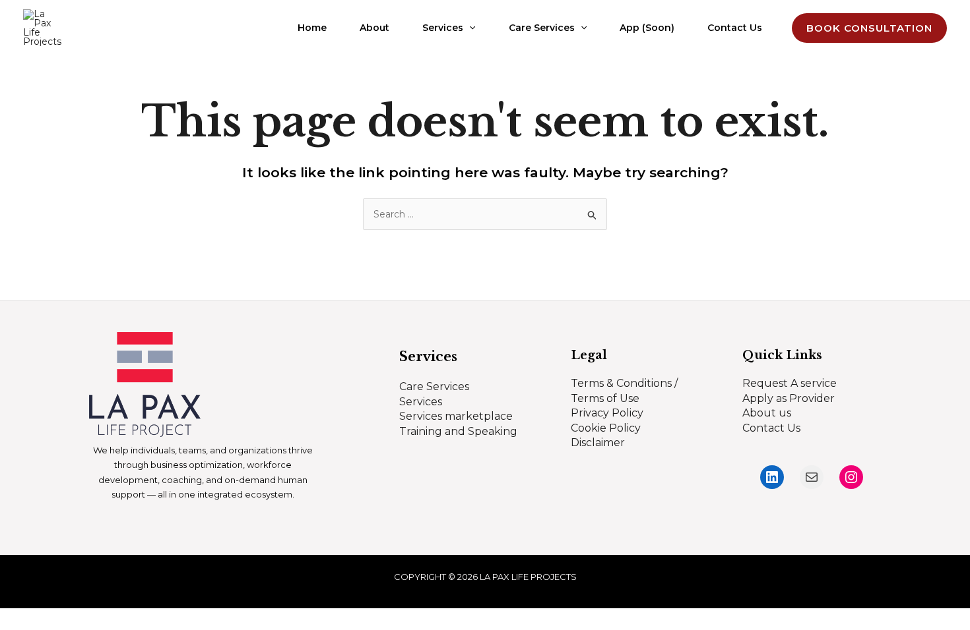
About (374, 28)
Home (312, 28)
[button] (469, 28)
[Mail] (812, 477)
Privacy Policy (607, 413)
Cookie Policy (606, 428)
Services (442, 28)
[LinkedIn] (772, 477)
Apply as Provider (788, 398)
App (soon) (647, 28)
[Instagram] (851, 477)
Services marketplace (456, 416)
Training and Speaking (458, 431)
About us (766, 413)
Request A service (789, 383)
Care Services (542, 28)
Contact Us (734, 28)
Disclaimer (598, 442)
